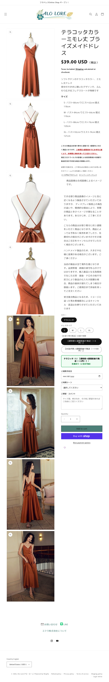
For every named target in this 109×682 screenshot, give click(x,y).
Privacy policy (69, 674)
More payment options (81, 442)
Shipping (79, 69)
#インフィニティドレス (88, 175)
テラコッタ (69, 320)
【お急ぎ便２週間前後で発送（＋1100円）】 (81, 349)
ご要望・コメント (68, 393)
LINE (66, 624)
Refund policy (56, 674)
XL (89, 330)
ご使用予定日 (66, 371)
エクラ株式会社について (54, 630)
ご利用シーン (66, 382)
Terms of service (83, 674)
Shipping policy (96, 674)
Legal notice (97, 676)
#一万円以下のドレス (70, 175)
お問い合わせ (51, 624)
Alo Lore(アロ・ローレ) (26, 674)
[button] (6, 14)
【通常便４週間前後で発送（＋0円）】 (81, 341)
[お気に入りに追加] (64, 447)
